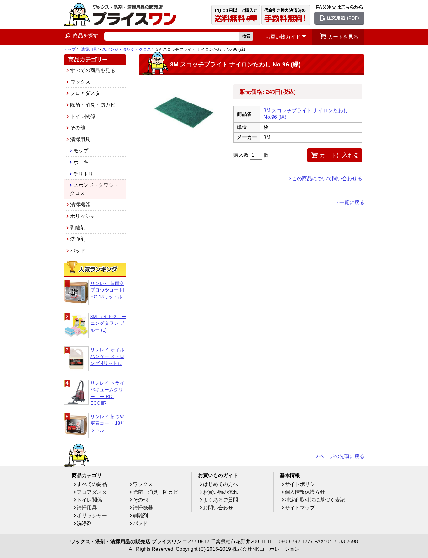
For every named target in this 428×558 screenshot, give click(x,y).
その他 (77, 127)
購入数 (241, 155)
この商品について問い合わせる (327, 178)
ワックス (80, 82)
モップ (80, 150)
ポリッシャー (85, 216)
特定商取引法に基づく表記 (315, 500)
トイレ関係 (82, 116)
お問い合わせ (218, 507)
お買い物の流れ (220, 492)
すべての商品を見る (92, 70)
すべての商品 (92, 484)
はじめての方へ (220, 484)
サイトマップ (300, 507)
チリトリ (83, 173)
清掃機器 (80, 204)
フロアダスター (87, 93)
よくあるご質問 (220, 500)
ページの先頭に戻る (341, 456)
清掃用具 (89, 49)
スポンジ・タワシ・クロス (126, 49)
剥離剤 (77, 227)
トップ (70, 49)
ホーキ (80, 162)
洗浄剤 (77, 239)
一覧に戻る (351, 202)
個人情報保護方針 (305, 492)
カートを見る (343, 36)
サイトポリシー (302, 484)
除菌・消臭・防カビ (92, 105)
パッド (77, 250)
